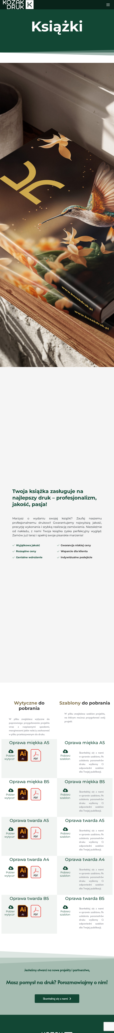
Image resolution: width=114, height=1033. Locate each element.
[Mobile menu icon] (108, 5)
